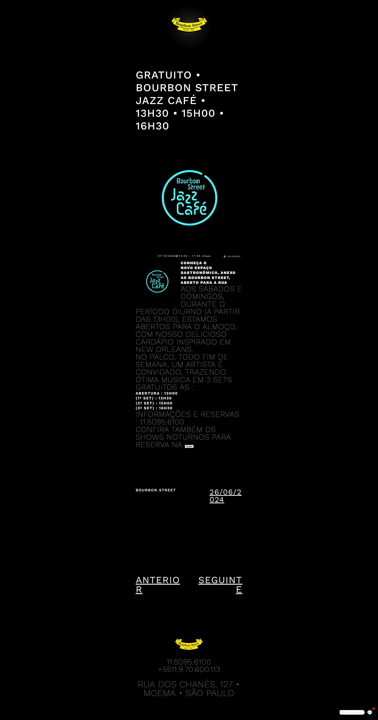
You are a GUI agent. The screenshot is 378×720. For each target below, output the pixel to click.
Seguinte (220, 584)
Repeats (207, 256)
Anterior (158, 584)
